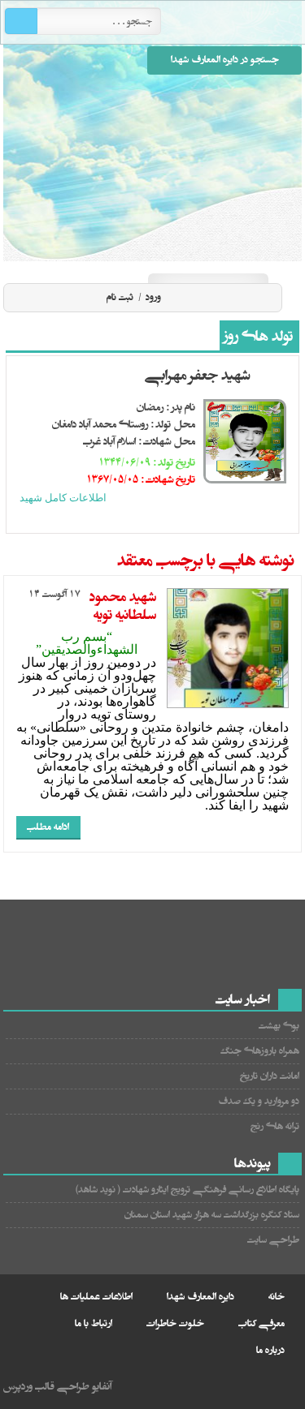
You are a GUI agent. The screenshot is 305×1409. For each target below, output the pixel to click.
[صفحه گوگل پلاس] (169, 259)
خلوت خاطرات (175, 1323)
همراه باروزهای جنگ (259, 1051)
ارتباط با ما (93, 1323)
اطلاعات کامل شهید (63, 498)
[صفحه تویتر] (228, 259)
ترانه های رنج (275, 1126)
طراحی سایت (273, 1240)
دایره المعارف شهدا (200, 1296)
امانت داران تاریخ (269, 1076)
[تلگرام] (257, 259)
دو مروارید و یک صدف (258, 1101)
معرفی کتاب (261, 1323)
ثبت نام (120, 297)
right (170, 518)
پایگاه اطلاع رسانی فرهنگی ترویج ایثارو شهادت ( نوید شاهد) (187, 1189)
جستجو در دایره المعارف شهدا (225, 59)
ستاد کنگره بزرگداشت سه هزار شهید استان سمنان (211, 1214)
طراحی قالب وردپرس (46, 1386)
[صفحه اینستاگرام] (286, 259)
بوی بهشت (279, 1025)
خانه (276, 1296)
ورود (152, 297)
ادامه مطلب (48, 827)
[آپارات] (198, 259)
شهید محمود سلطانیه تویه (122, 606)
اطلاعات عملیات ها (96, 1296)
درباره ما (270, 1350)
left (151, 518)
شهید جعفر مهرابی (197, 375)
